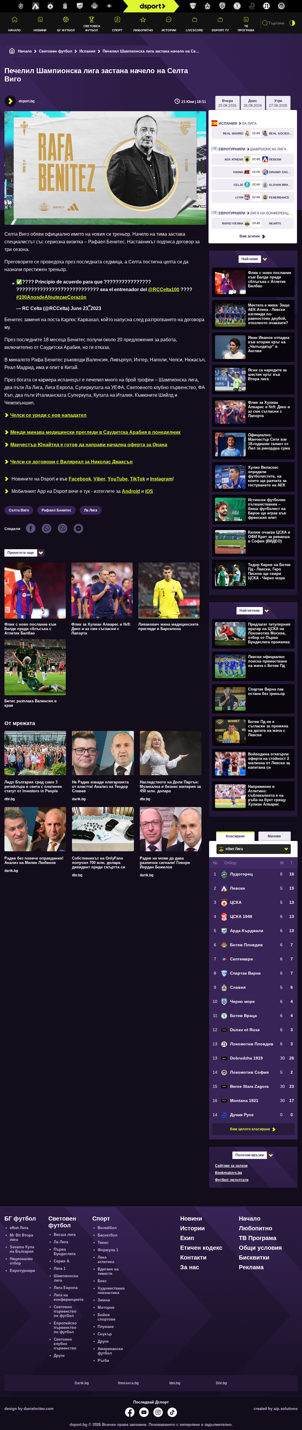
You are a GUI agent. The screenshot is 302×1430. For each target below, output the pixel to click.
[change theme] (292, 23)
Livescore (194, 30)
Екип (187, 1238)
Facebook (80, 478)
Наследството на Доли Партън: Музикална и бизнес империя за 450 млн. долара (170, 786)
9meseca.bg (128, 1383)
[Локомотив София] (281, 6)
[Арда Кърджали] (80, 6)
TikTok (137, 478)
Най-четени (249, 611)
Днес (253, 103)
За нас (189, 1267)
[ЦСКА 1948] (65, 6)
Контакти (193, 1257)
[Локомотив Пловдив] (266, 6)
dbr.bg (9, 799)
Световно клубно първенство (65, 1343)
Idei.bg (174, 1383)
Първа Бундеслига (65, 1251)
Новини (40, 30)
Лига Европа (66, 1287)
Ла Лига (90, 510)
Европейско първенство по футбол (65, 1327)
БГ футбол (66, 30)
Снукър (105, 1334)
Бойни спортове (106, 1317)
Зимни (104, 1300)
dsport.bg (27, 101)
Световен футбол (91, 28)
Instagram (161, 478)
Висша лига (65, 1234)
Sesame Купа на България (22, 1249)
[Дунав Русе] (251, 6)
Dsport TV (220, 30)
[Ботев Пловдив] (94, 6)
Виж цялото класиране (250, 1129)
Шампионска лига (252, 149)
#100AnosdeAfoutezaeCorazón (51, 297)
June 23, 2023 (85, 308)
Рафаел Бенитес (56, 510)
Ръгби (103, 1360)
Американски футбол (110, 1351)
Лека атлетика (106, 1259)
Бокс (102, 1281)
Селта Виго (19, 510)
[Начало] (12, 51)
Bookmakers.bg (228, 1173)
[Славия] (207, 6)
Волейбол (107, 1228)
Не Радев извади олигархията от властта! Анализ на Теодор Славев (100, 786)
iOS (149, 491)
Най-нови (250, 259)
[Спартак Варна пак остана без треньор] (252, 698)
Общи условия (260, 1247)
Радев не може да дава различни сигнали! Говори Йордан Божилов (165, 862)
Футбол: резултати (231, 1180)
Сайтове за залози (231, 1166)
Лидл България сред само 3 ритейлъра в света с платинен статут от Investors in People (33, 786)
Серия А (61, 1261)
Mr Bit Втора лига (21, 1237)
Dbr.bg (221, 1383)
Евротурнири (22, 1270)
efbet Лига (19, 1228)
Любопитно (143, 30)
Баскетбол (107, 1235)
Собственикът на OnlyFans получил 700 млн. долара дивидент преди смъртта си (98, 862)
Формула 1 (108, 1250)
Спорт (117, 30)
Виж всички (249, 236)
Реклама (251, 1267)
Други (59, 1355)
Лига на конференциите (256, 213)
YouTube (118, 478)
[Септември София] (109, 6)
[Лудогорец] (21, 6)
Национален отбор (21, 1261)
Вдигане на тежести (108, 1271)
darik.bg (79, 799)
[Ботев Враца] (237, 6)
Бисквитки (254, 1257)
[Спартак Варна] (193, 6)
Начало (14, 30)
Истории (169, 30)
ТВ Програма (246, 28)
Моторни (106, 1307)
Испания (87, 51)
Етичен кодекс (201, 1247)
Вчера (227, 103)
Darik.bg (82, 1383)
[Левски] (35, 6)
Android (131, 491)
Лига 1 (59, 1268)
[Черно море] (222, 6)
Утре (278, 103)
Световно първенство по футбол (65, 1311)
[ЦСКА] (50, 6)
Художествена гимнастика (111, 1290)
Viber (99, 478)
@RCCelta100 (163, 289)
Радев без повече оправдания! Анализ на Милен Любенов (33, 860)
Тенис (103, 1242)
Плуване (106, 1326)
